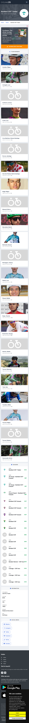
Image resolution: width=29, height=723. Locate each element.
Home (2, 22)
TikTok (7, 639)
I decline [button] (17, 715)
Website (7, 624)
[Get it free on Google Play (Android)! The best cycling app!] (11, 687)
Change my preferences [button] (17, 718)
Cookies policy (5, 720)
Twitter (7, 632)
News (4, 663)
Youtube (7, 643)
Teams (7, 22)
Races (4, 659)
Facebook (8, 635)
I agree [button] (17, 712)
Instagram (8, 628)
